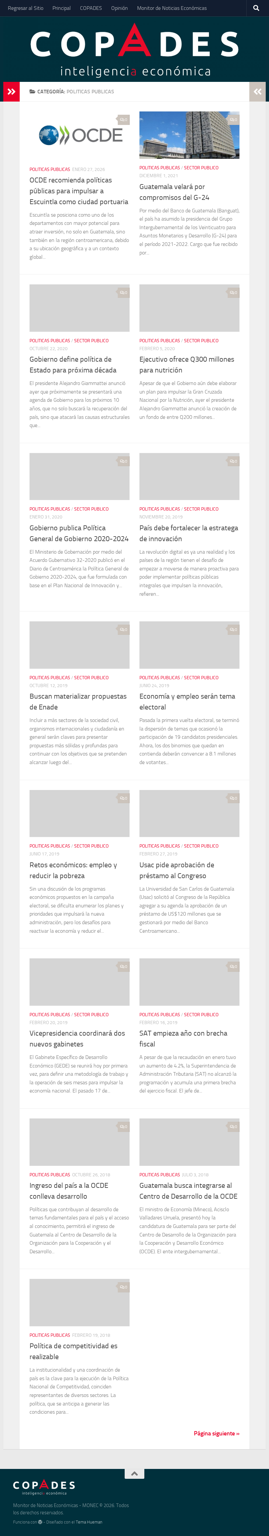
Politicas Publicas (50, 169)
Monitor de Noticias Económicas (172, 8)
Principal (61, 8)
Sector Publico (201, 168)
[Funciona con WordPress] (40, 1522)
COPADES (91, 8)
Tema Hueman (89, 1522)
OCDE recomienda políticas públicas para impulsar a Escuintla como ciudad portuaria (79, 191)
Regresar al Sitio (25, 8)
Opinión (119, 8)
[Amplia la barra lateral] (11, 92)
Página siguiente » (216, 1433)
